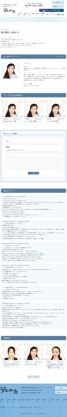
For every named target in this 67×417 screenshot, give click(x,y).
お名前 (7, 141)
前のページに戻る (33, 377)
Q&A (47, 14)
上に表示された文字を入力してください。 (15, 150)
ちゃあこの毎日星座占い (51, 10)
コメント (8, 156)
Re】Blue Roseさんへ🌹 (7, 221)
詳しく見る (59, 56)
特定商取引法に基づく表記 (26, 407)
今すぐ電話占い (57, 2)
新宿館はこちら (57, 6)
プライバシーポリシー (12, 407)
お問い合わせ (37, 407)
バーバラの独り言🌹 (6, 196)
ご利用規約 (2, 407)
